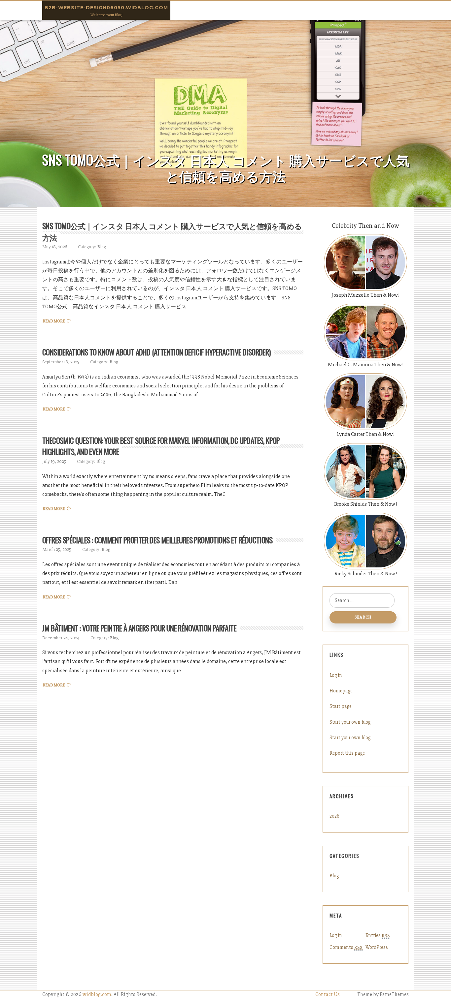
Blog (101, 247)
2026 (334, 816)
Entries (377, 935)
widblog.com (97, 994)
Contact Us (327, 994)
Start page (341, 706)
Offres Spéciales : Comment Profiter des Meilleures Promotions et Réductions (157, 540)
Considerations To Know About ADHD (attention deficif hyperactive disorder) (156, 352)
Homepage (341, 691)
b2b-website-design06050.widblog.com (106, 8)
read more (54, 321)
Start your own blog (350, 722)
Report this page (347, 753)
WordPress (376, 947)
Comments (346, 947)
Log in (336, 675)
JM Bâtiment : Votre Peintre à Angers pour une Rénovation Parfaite (139, 628)
